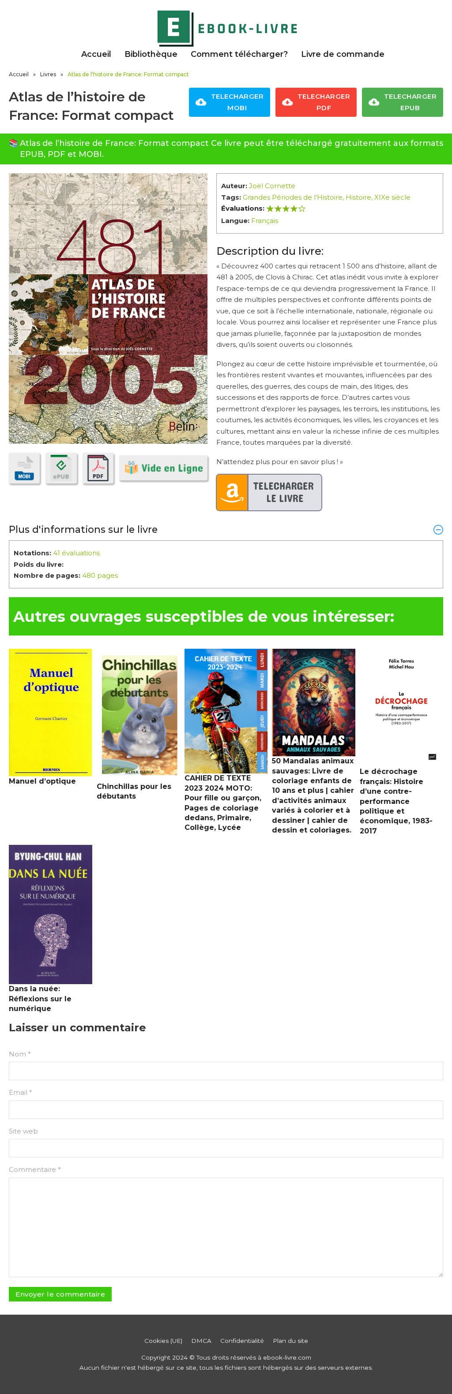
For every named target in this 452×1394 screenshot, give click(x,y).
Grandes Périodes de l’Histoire (293, 197)
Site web (23, 1131)
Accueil (96, 54)
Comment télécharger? (239, 54)
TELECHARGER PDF (324, 102)
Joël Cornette (272, 186)
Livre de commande (342, 54)
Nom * (20, 1054)
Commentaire (35, 1169)
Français (264, 220)
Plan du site (290, 1340)
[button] (226, 529)
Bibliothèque (150, 54)
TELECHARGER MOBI (237, 102)
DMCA (201, 1340)
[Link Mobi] (24, 468)
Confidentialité (242, 1340)
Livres (48, 74)
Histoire (358, 197)
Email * (20, 1092)
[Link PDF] (98, 468)
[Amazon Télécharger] (269, 493)
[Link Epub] (60, 468)
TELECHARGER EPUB (410, 102)
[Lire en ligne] (163, 467)
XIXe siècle (392, 197)
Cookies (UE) (163, 1340)
